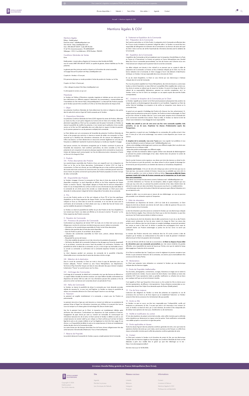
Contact (160, 380)
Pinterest (128, 389)
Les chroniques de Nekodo (102, 386)
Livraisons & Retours (164, 383)
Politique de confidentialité (167, 389)
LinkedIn (128, 380)
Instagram (129, 386)
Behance (129, 383)
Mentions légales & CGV (166, 386)
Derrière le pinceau (100, 383)
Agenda (96, 380)
